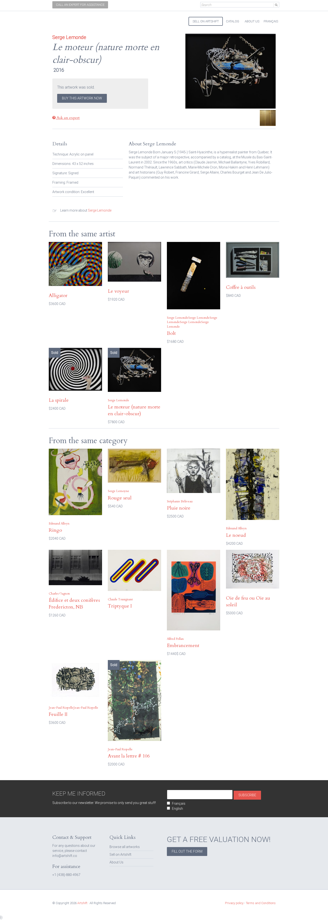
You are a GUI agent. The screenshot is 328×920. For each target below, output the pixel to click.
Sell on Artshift (120, 854)
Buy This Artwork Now (82, 98)
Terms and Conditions (261, 903)
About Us (116, 862)
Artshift (61, 19)
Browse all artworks (124, 847)
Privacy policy (234, 903)
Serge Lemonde (99, 210)
